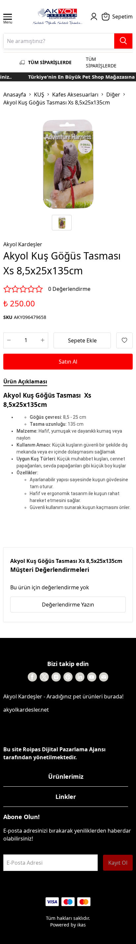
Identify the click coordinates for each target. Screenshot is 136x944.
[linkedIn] (80, 677)
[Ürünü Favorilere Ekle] (124, 340)
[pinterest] (68, 677)
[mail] (103, 677)
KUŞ (39, 94)
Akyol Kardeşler (22, 244)
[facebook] (32, 677)
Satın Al (68, 361)
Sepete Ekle (82, 340)
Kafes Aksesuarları (75, 94)
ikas (81, 925)
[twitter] (44, 677)
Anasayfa (14, 94)
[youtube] (91, 677)
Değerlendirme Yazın (68, 604)
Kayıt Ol (117, 862)
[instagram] (56, 677)
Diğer (113, 94)
